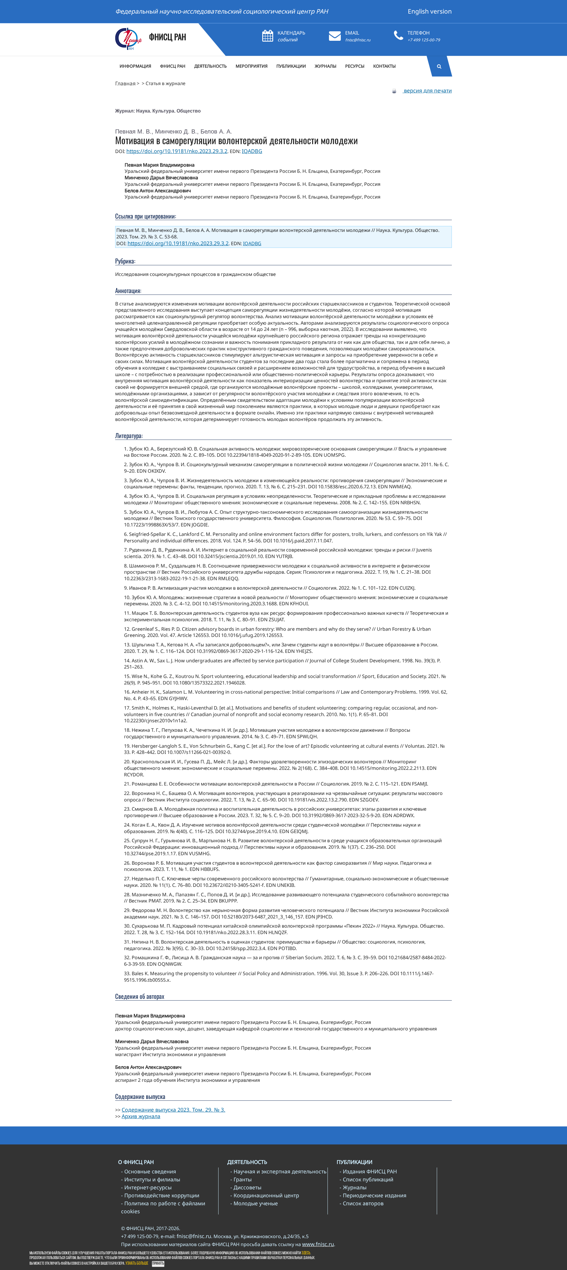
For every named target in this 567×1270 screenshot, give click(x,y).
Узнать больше (137, 1263)
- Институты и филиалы (150, 1179)
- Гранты (241, 1179)
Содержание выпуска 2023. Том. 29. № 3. (173, 1109)
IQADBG (252, 151)
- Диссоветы (245, 1187)
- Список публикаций (366, 1179)
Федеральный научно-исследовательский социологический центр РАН (221, 11)
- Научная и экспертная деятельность (278, 1171)
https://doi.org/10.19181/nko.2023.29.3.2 (176, 151)
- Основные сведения (148, 1171)
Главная (125, 83)
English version (430, 11)
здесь (306, 1253)
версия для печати (427, 90)
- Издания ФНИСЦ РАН (368, 1171)
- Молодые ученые (254, 1203)
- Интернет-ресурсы (146, 1187)
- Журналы (353, 1187)
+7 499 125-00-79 (424, 40)
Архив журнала (141, 1116)
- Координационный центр (264, 1195)
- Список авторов (362, 1203)
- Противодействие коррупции (160, 1195)
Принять (158, 1263)
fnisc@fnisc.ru (357, 40)
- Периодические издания (373, 1195)
